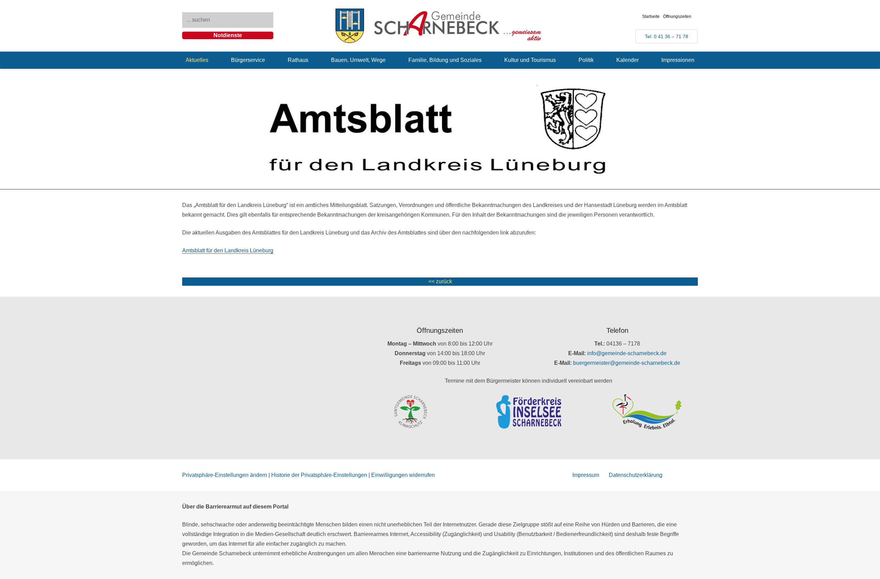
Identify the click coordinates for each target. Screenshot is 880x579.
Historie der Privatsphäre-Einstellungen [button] (319, 475)
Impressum (585, 475)
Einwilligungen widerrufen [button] (403, 475)
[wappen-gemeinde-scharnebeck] (350, 26)
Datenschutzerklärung (635, 475)
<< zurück (440, 281)
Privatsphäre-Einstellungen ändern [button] (224, 475)
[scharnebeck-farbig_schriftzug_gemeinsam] (458, 26)
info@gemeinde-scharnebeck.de (627, 353)
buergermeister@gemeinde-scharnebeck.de (626, 363)
